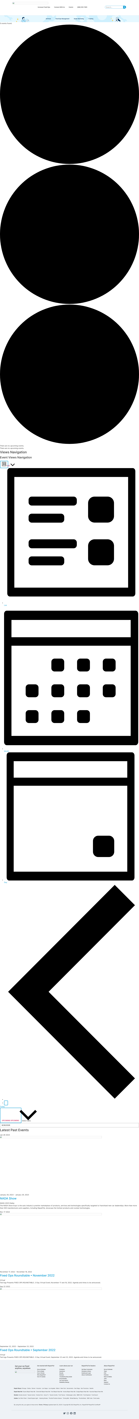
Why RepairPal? (41, 1375)
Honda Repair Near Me (69, 1391)
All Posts (48, 18)
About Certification (87, 1375)
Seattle (91, 1388)
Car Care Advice (63, 1380)
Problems (62, 1369)
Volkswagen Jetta (71, 1395)
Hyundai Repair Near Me (96, 1391)
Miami (58, 1388)
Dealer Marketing (79, 18)
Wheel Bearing (74, 1398)
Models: (16, 1395)
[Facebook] (71, 1413)
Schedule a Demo (86, 1371)
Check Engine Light (33, 1398)
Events (71, 7)
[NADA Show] (51, 1137)
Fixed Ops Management (62, 18)
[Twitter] (64, 1413)
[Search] (124, 7)
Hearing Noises (43, 1398)
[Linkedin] (74, 1413)
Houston (38, 1388)
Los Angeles (52, 1388)
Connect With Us (59, 7)
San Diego (77, 1388)
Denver (33, 1388)
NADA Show (8, 1198)
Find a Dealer (40, 1371)
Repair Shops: (17, 1388)
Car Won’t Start (22, 1398)
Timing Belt (66, 1398)
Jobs (105, 1378)
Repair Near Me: (18, 1391)
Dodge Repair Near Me (82, 1391)
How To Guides (41, 1376)
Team (105, 1371)
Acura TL (46, 1395)
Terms (41, 1404)
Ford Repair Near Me (56, 1391)
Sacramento (70, 1388)
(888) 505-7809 (82, 7)
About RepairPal (109, 1366)
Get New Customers (87, 1369)
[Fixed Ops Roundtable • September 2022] (51, 1289)
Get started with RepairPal (45, 1366)
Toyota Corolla (54, 1395)
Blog (105, 1380)
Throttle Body (82, 1398)
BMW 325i (79, 1395)
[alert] (69, 446)
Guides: (16, 1398)
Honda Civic (39, 1395)
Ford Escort (95, 1395)
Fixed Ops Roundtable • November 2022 (27, 1275)
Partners (106, 1375)
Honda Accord (23, 1395)
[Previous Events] (71, 1099)
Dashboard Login (86, 1373)
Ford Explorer (87, 1395)
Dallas (29, 1388)
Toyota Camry (31, 1395)
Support (106, 1382)
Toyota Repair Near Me (29, 1391)
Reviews (61, 1375)
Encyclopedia (63, 1378)
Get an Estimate (41, 1369)
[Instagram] (68, 1413)
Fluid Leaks (96, 1398)
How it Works (40, 1373)
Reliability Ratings (64, 1382)
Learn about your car (66, 1366)
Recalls (61, 1373)
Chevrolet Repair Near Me (43, 1391)
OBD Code (89, 1398)
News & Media (108, 1376)
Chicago (24, 1388)
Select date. (26, 1120)
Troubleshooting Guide (65, 1376)
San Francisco (85, 1388)
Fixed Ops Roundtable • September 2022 (27, 1350)
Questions (62, 1371)
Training (90, 18)
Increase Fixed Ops (44, 7)
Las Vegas (45, 1388)
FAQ (105, 1373)
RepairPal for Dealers (88, 1366)
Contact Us (107, 1384)
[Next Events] (6, 1103)
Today (2, 1106)
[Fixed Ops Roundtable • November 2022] (51, 1215)
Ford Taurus (62, 1395)
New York (63, 1388)
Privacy (46, 1404)
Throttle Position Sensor (55, 1398)
